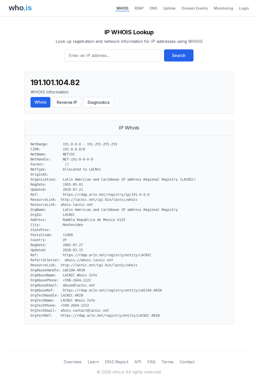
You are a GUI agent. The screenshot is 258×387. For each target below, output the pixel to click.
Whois (40, 102)
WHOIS (122, 8)
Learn (93, 361)
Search (178, 55)
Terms (168, 361)
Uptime (169, 8)
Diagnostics (99, 102)
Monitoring (223, 8)
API (137, 361)
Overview (73, 361)
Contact (187, 361)
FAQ (151, 361)
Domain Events (195, 8)
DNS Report (116, 361)
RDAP (139, 8)
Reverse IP (67, 102)
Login (244, 8)
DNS (153, 8)
